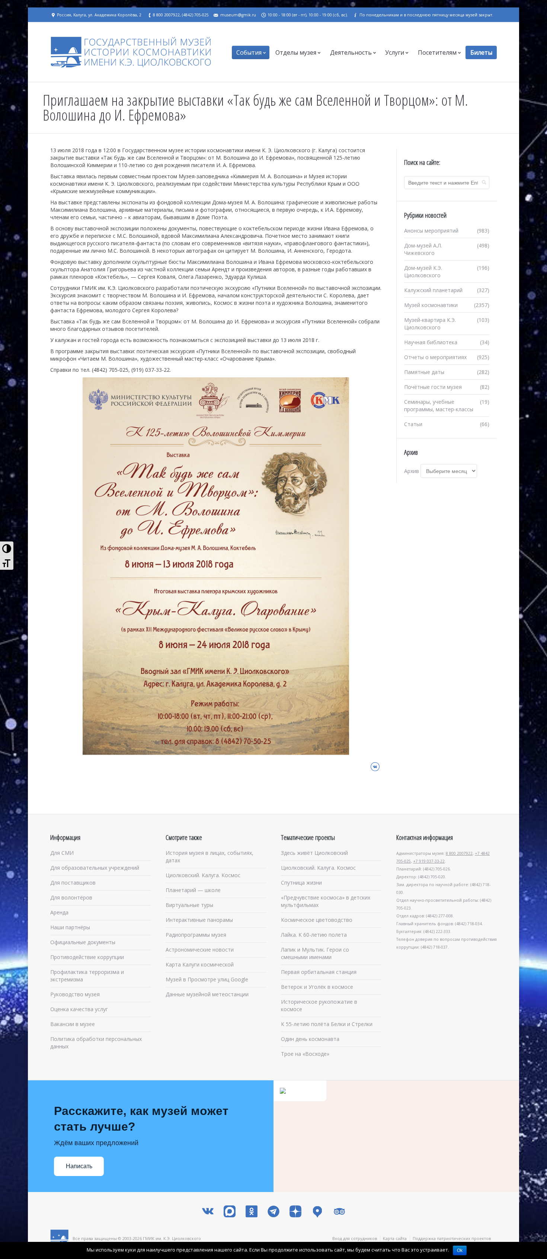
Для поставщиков (73, 882)
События (249, 52)
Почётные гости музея (433, 386)
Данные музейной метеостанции (207, 994)
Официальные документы (82, 942)
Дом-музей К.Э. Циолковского (423, 271)
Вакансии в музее (72, 1024)
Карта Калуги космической (200, 964)
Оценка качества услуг (79, 1009)
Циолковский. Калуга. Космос (203, 875)
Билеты (481, 52)
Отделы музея (295, 52)
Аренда (59, 912)
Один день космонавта (310, 1038)
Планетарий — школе (193, 890)
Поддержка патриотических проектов (452, 1238)
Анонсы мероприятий (431, 230)
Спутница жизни (301, 882)
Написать (79, 1166)
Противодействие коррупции (87, 957)
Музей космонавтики (431, 305)
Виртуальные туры (189, 904)
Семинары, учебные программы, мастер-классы (438, 405)
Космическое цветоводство (316, 919)
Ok (460, 1250)
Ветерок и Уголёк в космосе (317, 986)
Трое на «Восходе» (305, 1053)
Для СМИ (62, 852)
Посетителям (437, 52)
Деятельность (351, 52)
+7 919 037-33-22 (429, 861)
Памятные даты (424, 372)
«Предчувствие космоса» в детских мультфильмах (325, 901)
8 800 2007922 (459, 853)
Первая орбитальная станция (318, 971)
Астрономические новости (200, 949)
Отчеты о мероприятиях (435, 357)
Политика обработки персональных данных (96, 1042)
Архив (411, 470)
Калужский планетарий (433, 290)
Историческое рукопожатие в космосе (319, 1005)
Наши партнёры (70, 927)
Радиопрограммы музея (196, 934)
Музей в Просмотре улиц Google (207, 979)
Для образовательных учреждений (94, 867)
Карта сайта (395, 1238)
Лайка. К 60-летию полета (314, 934)
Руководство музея (75, 994)
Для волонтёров (71, 897)
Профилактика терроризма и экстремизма (87, 975)
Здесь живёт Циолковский (314, 852)
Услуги (394, 52)
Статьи (413, 424)
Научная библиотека (430, 342)
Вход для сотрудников (354, 1238)
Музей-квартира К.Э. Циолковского (430, 323)
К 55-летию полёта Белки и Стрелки (326, 1024)
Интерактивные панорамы (199, 919)
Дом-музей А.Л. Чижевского (423, 249)
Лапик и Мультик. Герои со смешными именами (315, 953)
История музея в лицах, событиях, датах (209, 856)
